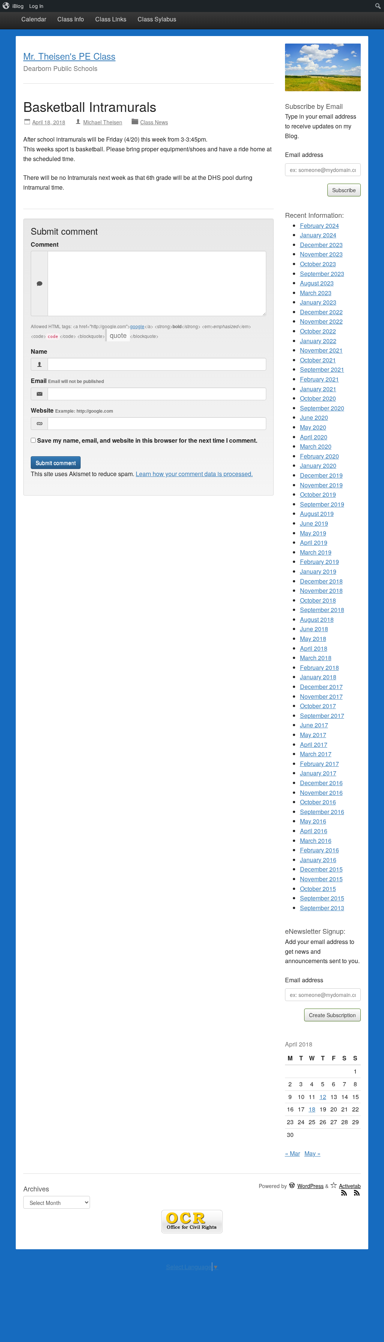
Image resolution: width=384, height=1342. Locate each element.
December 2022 (321, 312)
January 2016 (318, 859)
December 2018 (321, 581)
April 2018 (313, 648)
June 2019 (314, 523)
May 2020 (313, 427)
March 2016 (316, 840)
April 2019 (313, 542)
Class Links (110, 19)
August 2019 (317, 513)
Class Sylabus (157, 19)
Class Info (70, 19)
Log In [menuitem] (36, 6)
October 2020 (318, 398)
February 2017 (319, 763)
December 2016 (321, 782)
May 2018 (313, 638)
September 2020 (322, 408)
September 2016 (322, 811)
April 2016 (313, 830)
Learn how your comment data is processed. (194, 473)
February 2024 (319, 225)
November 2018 (321, 590)
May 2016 (313, 821)
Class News (154, 122)
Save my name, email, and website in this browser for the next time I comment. (147, 440)
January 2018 (318, 677)
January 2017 (318, 773)
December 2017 (321, 686)
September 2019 (322, 504)
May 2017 (313, 734)
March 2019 (316, 552)
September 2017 (322, 715)
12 (323, 1096)
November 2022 (321, 321)
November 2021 (321, 350)
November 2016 (321, 792)
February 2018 (319, 667)
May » (312, 1153)
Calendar (33, 19)
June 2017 (314, 725)
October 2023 (318, 263)
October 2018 (318, 600)
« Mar (292, 1153)
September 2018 (322, 609)
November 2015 (321, 879)
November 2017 (321, 696)
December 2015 (321, 869)
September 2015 (322, 898)
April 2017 (313, 744)
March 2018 (316, 657)
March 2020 (316, 446)
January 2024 (318, 235)
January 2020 (318, 465)
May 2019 (313, 533)
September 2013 (322, 907)
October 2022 (318, 331)
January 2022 (318, 340)
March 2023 (316, 292)
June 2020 (314, 417)
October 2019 (318, 494)
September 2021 (322, 369)
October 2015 (318, 888)
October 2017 (318, 705)
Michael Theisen (102, 122)
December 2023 (321, 244)
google (137, 326)
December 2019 (321, 475)
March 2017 (316, 753)
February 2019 (319, 561)
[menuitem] (13, 6)
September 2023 (322, 273)
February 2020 (319, 456)
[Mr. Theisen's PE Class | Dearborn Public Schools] (323, 66)
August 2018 (317, 619)
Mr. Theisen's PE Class (69, 55)
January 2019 (318, 571)
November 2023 (321, 254)
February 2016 (319, 850)
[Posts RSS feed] (344, 1192)
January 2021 (318, 389)
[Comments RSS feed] (357, 1192)
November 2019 (321, 485)
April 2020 (313, 437)
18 (312, 1109)
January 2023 (318, 302)
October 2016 (318, 802)
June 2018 (314, 628)
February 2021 (319, 379)
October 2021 (318, 360)
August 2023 (317, 283)
